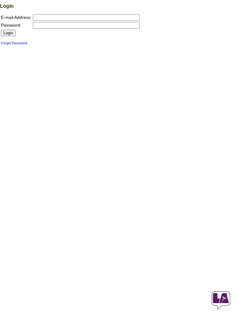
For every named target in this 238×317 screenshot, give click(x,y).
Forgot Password (14, 43)
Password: (11, 25)
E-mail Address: (16, 17)
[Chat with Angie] (221, 300)
